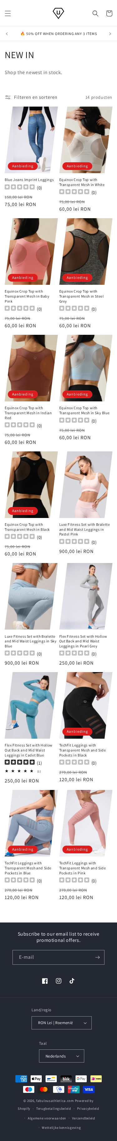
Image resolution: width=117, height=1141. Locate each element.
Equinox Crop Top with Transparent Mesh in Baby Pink (27, 296)
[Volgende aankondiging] (110, 34)
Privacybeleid (88, 1108)
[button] (8, 13)
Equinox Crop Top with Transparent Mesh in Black (27, 527)
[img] (20, 763)
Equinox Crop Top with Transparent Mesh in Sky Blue (84, 410)
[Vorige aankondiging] (7, 34)
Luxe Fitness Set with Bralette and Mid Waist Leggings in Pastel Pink (84, 529)
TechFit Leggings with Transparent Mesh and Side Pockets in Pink (82, 868)
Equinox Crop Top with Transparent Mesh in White (82, 182)
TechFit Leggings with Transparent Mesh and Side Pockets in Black (82, 750)
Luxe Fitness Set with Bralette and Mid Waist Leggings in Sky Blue (30, 641)
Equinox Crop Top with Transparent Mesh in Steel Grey (81, 296)
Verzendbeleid (83, 1118)
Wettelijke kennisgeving (61, 1127)
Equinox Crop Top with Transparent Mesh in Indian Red (28, 412)
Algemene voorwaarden (47, 1118)
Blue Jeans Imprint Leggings (29, 179)
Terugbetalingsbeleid (53, 1108)
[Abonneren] (97, 957)
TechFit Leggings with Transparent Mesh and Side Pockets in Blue (28, 868)
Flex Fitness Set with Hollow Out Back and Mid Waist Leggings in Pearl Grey (83, 641)
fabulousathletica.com (55, 1100)
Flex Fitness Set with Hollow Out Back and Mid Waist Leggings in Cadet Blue (29, 750)
